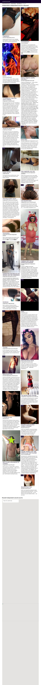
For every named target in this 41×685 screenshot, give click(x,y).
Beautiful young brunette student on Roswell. (27, 425)
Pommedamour (25, 41)
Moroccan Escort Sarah (27, 360)
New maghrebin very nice (28, 171)
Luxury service (6, 172)
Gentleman (5, 302)
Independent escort (6, 3)
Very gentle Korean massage (28, 395)
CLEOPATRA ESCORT (6, 1)
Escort (4, 75)
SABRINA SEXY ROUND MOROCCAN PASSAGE (27, 261)
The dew (5, 347)
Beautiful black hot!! (26, 487)
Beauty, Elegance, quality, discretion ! (28, 78)
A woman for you (7, 417)
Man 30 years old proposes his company (11, 462)
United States (13, 3)
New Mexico (19, 3)
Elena (22, 311)
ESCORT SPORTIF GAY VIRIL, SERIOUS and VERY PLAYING (29, 452)
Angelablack (6, 36)
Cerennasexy (6, 233)
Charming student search (9, 198)
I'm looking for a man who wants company (9, 99)
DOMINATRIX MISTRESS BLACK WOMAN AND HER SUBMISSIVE (11, 274)
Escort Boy (24, 139)
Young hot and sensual (9, 128)
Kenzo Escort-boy (7, 374)
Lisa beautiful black (26, 200)
